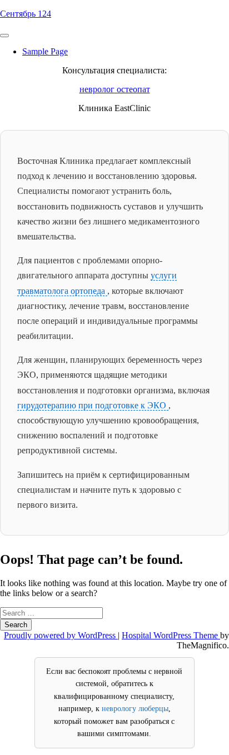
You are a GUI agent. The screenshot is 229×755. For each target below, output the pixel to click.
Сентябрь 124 (25, 13)
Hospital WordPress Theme (171, 635)
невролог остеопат (114, 89)
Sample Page (45, 51)
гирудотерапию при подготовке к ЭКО (92, 405)
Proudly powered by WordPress (61, 635)
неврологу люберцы (135, 708)
